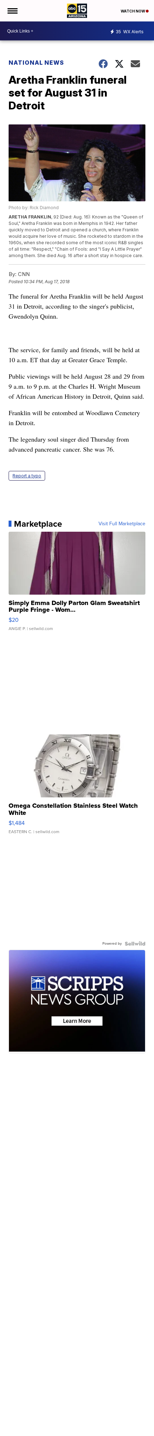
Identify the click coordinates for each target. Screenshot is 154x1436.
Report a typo (27, 475)
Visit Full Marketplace (121, 523)
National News (36, 62)
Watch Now (133, 11)
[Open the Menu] (12, 11)
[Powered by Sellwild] (135, 943)
